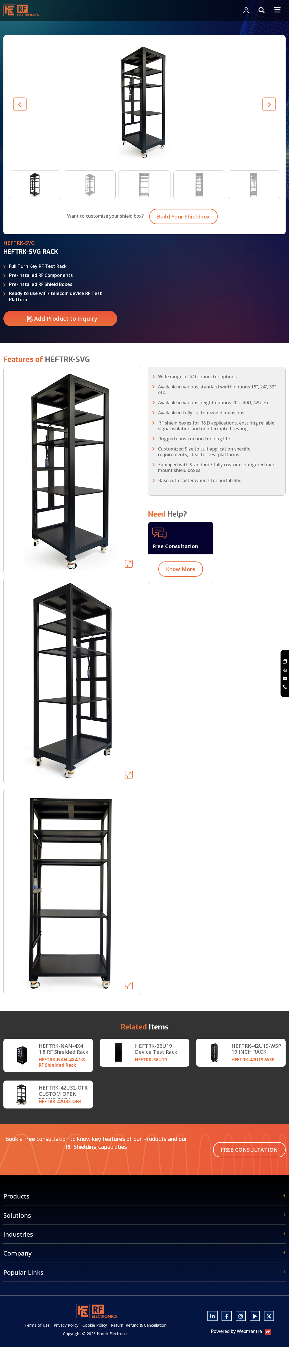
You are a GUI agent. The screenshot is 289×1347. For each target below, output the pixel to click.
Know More (181, 569)
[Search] (262, 10)
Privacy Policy (66, 1325)
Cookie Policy (94, 1325)
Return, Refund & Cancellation (139, 1325)
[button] (269, 104)
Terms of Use (37, 1325)
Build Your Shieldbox (183, 216)
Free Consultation (249, 1149)
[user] (246, 10)
